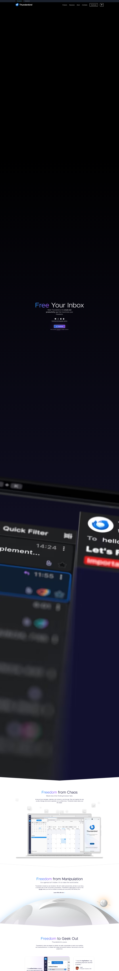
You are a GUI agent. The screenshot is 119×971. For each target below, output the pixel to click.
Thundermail (27, 1)
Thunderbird (19, 1)
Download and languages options (59, 321)
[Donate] (102, 5)
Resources (72, 5)
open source (72, 887)
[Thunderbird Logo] (24, 5)
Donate (58, 329)
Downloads (94, 5)
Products (64, 5)
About (78, 5)
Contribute (84, 5)
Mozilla (40, 889)
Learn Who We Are (59, 892)
